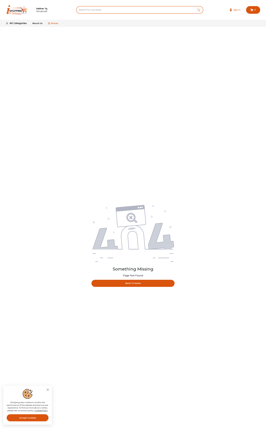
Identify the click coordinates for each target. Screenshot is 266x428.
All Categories (18, 23)
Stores (54, 23)
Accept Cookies (27, 418)
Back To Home (133, 283)
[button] (198, 10)
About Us (37, 23)
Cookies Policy (41, 410)
